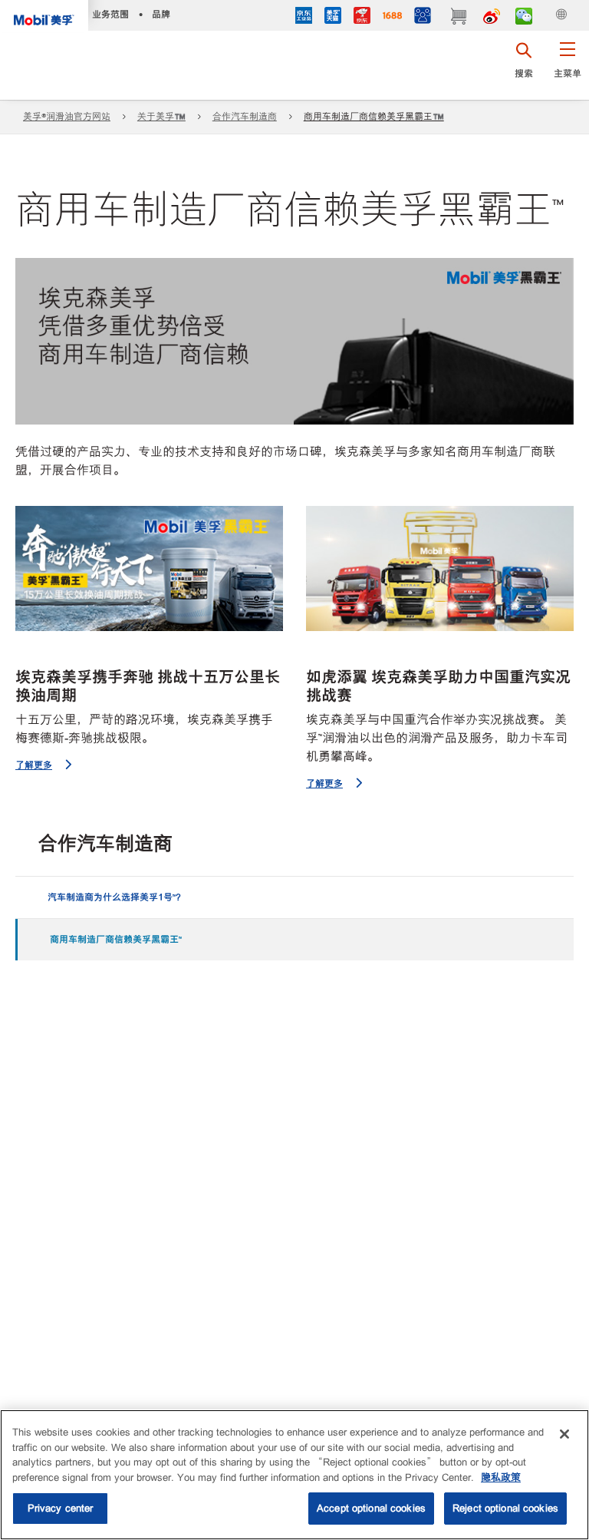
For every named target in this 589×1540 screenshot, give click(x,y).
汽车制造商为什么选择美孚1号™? (109, 897)
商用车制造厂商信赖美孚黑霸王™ (111, 939)
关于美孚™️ (161, 116)
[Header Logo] (44, 16)
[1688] (392, 17)
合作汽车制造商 (244, 116)
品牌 (161, 14)
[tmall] (332, 17)
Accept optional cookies (371, 1508)
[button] (567, 65)
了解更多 (33, 765)
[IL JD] (303, 17)
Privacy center (61, 1508)
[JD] (362, 17)
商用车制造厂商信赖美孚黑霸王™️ (374, 116)
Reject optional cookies (505, 1508)
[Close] (564, 1434)
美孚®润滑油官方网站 (66, 116)
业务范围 (110, 14)
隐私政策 (501, 1477)
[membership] (422, 17)
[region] (294, 1474)
